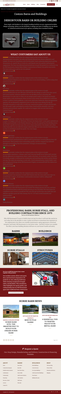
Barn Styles (20, 365)
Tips (50, 317)
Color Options (20, 377)
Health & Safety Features (8, 370)
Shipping (48, 372)
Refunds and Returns (51, 370)
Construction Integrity (7, 367)
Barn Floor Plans (21, 370)
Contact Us (5, 385)
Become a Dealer (6, 380)
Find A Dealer (13, 0)
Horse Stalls (20, 372)
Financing (5, 377)
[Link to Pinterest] (53, 1)
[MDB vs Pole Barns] (30, 309)
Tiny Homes (34, 375)
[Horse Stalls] (16, 258)
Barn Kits (19, 367)
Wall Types (20, 380)
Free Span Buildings (36, 370)
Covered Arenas (35, 367)
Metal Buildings (35, 365)
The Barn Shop (50, 365)
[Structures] (45, 258)
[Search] (57, 4)
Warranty (19, 382)
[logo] (9, 4)
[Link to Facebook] (50, 1)
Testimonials (5, 375)
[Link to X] (52, 1)
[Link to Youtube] (57, 1)
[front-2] (45, 239)
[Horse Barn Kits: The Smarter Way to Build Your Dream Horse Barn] (11, 311)
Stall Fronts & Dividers (22, 375)
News (4, 365)
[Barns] (16, 239)
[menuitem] (24, 4)
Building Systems (14, 320)
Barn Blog (6, 320)
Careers (4, 382)
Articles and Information (30, 316)
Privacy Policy (49, 367)
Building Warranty (35, 377)
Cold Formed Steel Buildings (37, 372)
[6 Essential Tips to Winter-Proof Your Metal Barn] (50, 309)
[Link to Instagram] (55, 1)
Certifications (5, 372)
